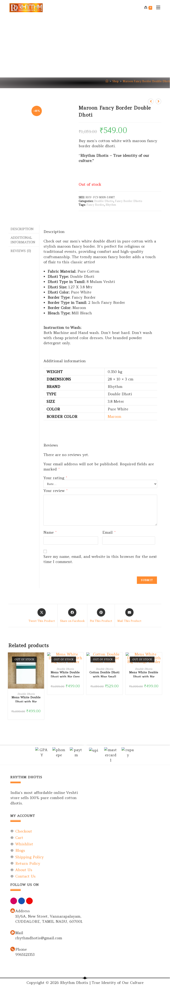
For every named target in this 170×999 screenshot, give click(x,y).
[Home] (107, 81)
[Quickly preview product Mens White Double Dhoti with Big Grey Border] (81, 660)
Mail (19, 932)
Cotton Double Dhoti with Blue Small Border (104, 673)
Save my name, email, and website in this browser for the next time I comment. (100, 559)
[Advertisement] (85, 46)
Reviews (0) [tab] (21, 251)
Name (49, 532)
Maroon (114, 416)
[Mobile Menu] (156, 8)
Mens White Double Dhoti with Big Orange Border (143, 673)
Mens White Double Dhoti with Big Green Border (26, 698)
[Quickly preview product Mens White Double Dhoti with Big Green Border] (42, 660)
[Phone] (12, 949)
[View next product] (158, 101)
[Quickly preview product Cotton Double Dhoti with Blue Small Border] (120, 660)
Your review (55, 490)
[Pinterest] (29, 901)
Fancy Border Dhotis (128, 201)
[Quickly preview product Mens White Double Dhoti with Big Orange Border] (160, 660)
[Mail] (12, 932)
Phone (21, 949)
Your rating (55, 478)
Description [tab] (22, 229)
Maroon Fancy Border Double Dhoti (146, 81)
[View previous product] (151, 101)
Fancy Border (95, 205)
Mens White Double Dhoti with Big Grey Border (65, 673)
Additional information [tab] (23, 239)
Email (108, 532)
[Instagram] (13, 901)
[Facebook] (21, 901)
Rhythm (111, 205)
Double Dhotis (103, 201)
